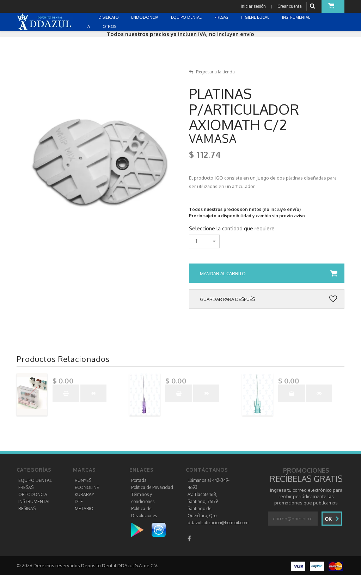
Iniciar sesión (253, 6)
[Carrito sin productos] (333, 6)
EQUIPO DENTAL (35, 480)
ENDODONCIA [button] (145, 17)
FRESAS (25, 487)
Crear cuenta (289, 6)
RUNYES (83, 480)
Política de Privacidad (152, 487)
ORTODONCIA (32, 494)
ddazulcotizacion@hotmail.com (218, 522)
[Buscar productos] (313, 6)
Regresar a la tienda (215, 71)
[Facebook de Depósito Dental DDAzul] (189, 538)
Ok (329, 519)
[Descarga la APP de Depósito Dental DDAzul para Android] (141, 529)
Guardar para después (227, 299)
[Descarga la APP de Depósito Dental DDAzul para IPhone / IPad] (159, 529)
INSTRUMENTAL (34, 501)
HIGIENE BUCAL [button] (255, 17)
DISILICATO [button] (109, 17)
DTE (79, 501)
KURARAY (84, 494)
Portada (139, 480)
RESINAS (27, 508)
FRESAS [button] (221, 17)
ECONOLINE (87, 487)
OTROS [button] (110, 26)
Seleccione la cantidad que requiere (232, 228)
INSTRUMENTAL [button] (296, 17)
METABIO (84, 508)
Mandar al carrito (223, 273)
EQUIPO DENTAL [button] (187, 17)
